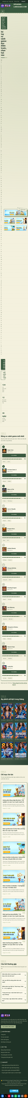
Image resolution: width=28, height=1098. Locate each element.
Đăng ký (23, 1)
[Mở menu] (2, 11)
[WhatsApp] (15, 1096)
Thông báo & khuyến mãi (6, 1057)
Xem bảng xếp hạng (4, 375)
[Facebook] (2, 1096)
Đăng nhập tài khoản (6, 1050)
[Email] (22, 1096)
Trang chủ (3, 1034)
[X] (5, 1096)
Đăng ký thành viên (5, 1052)
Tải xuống (14, 455)
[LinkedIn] (12, 1096)
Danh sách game (5, 1039)
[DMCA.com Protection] (14, 1091)
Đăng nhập (16, 1)
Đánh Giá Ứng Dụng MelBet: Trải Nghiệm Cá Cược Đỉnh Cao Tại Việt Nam (13, 944)
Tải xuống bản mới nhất (4, 364)
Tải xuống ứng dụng (8, 1026)
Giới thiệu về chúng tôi (6, 1042)
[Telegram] (19, 1096)
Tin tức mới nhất (5, 777)
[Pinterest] (9, 1096)
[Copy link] (25, 1096)
